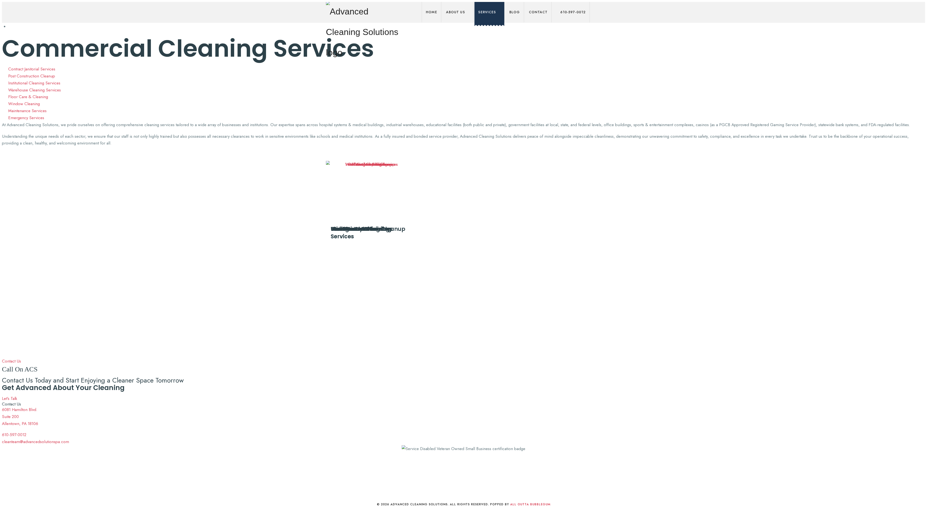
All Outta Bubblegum (530, 504)
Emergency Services (359, 229)
